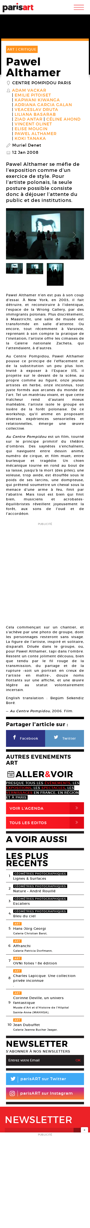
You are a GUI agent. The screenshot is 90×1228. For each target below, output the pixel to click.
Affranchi (22, 946)
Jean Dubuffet (26, 1025)
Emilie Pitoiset (33, 95)
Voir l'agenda (45, 808)
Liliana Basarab (35, 114)
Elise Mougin (31, 129)
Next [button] (74, 235)
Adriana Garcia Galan (43, 105)
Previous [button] (15, 235)
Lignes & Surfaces (29, 878)
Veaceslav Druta (36, 109)
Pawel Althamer (36, 133)
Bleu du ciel (24, 916)
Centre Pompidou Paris (41, 83)
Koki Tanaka (30, 138)
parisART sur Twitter (38, 1079)
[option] (45, 235)
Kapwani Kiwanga (37, 100)
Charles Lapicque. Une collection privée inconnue (44, 978)
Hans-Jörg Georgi (29, 928)
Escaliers (21, 903)
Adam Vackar (29, 90)
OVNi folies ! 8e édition (35, 963)
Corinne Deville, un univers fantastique (38, 1000)
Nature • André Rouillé (34, 891)
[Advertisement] (45, 572)
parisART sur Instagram (46, 1093)
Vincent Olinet (33, 124)
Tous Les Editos (45, 822)
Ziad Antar (28, 119)
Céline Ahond (63, 119)
